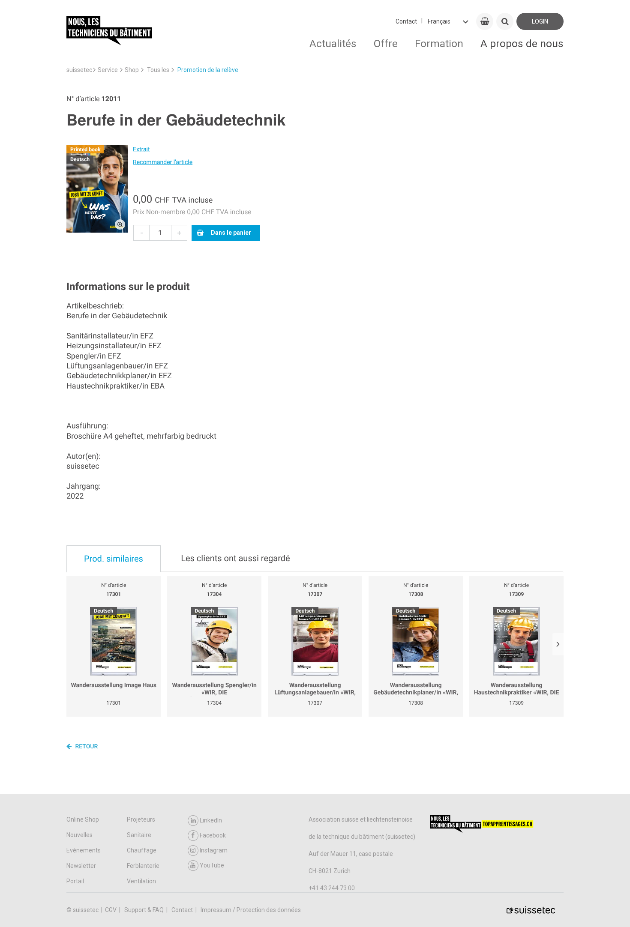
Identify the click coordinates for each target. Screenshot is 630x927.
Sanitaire (139, 834)
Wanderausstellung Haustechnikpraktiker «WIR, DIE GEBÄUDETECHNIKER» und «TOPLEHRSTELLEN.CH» (516, 689)
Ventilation (141, 881)
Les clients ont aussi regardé (235, 558)
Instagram (214, 850)
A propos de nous (522, 43)
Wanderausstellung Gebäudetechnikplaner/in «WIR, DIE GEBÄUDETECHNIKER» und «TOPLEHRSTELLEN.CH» (415, 689)
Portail (75, 881)
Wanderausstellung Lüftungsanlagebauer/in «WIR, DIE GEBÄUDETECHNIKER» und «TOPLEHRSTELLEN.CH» (315, 689)
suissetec (79, 69)
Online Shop (82, 819)
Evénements (83, 850)
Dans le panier (231, 232)
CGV (111, 909)
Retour (86, 746)
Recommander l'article (162, 162)
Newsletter (81, 865)
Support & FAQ (144, 909)
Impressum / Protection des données (251, 909)
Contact (406, 21)
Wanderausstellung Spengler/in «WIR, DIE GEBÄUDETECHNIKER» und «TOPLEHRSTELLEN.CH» (214, 689)
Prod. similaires (113, 558)
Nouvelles (79, 834)
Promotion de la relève (207, 69)
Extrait (141, 149)
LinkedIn (211, 820)
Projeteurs (141, 819)
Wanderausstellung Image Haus (113, 685)
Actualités (333, 43)
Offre (386, 43)
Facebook (213, 835)
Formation (439, 43)
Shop (132, 69)
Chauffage (141, 850)
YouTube (212, 865)
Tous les (158, 69)
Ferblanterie (143, 865)
